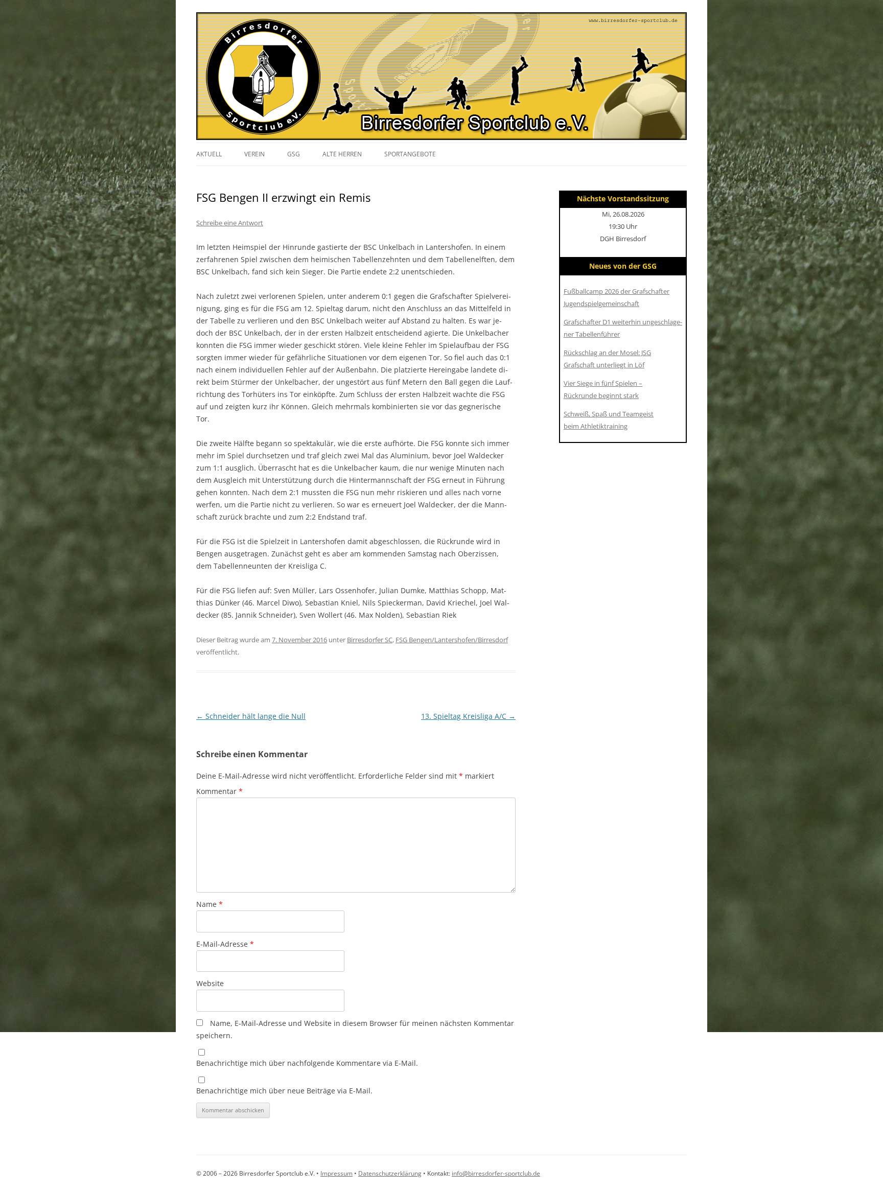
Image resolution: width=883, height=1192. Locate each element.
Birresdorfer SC (369, 639)
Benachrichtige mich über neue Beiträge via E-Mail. (284, 1090)
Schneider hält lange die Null (251, 716)
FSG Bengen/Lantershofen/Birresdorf (452, 639)
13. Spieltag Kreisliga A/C (468, 716)
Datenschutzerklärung (390, 1173)
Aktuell (209, 154)
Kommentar (219, 791)
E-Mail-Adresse (225, 944)
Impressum (336, 1173)
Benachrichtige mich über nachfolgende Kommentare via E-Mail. (307, 1063)
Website (210, 983)
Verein (254, 154)
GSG (293, 154)
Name (209, 904)
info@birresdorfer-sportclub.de (496, 1173)
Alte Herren (342, 154)
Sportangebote (410, 154)
